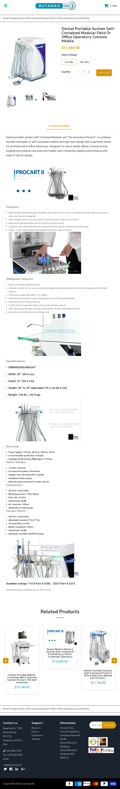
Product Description (59, 126)
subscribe (109, 725)
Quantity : (66, 72)
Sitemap (36, 739)
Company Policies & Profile (70, 737)
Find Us (35, 731)
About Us (36, 728)
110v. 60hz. (69, 62)
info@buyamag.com (13, 765)
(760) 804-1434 (13, 751)
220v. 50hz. (85, 62)
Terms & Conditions (70, 731)
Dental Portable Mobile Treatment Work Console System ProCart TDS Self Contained (22, 679)
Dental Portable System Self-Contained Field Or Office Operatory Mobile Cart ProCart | (98, 674)
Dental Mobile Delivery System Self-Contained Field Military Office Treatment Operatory (60, 653)
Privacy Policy (67, 728)
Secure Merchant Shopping (68, 744)
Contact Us (37, 735)
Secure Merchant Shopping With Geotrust (68, 754)
